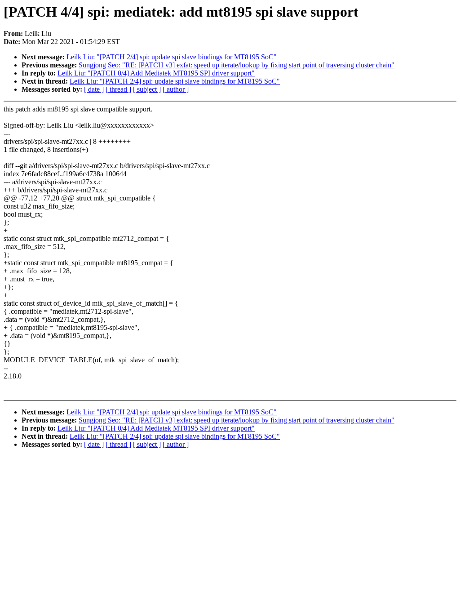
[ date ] (94, 89)
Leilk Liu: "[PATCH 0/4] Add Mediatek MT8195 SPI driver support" (156, 73)
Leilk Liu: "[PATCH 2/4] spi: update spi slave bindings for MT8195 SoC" (171, 57)
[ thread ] (118, 89)
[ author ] (176, 89)
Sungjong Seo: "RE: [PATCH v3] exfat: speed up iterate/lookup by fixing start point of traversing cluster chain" (236, 65)
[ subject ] (147, 89)
